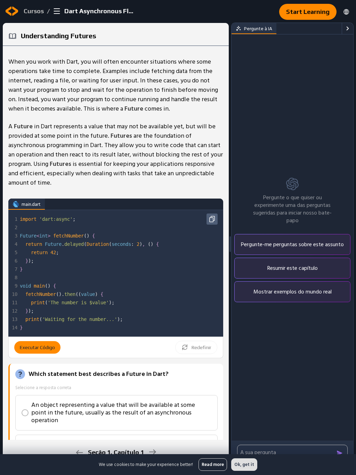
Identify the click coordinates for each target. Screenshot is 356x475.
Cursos (34, 11)
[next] (152, 452)
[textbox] (120, 273)
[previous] (79, 452)
